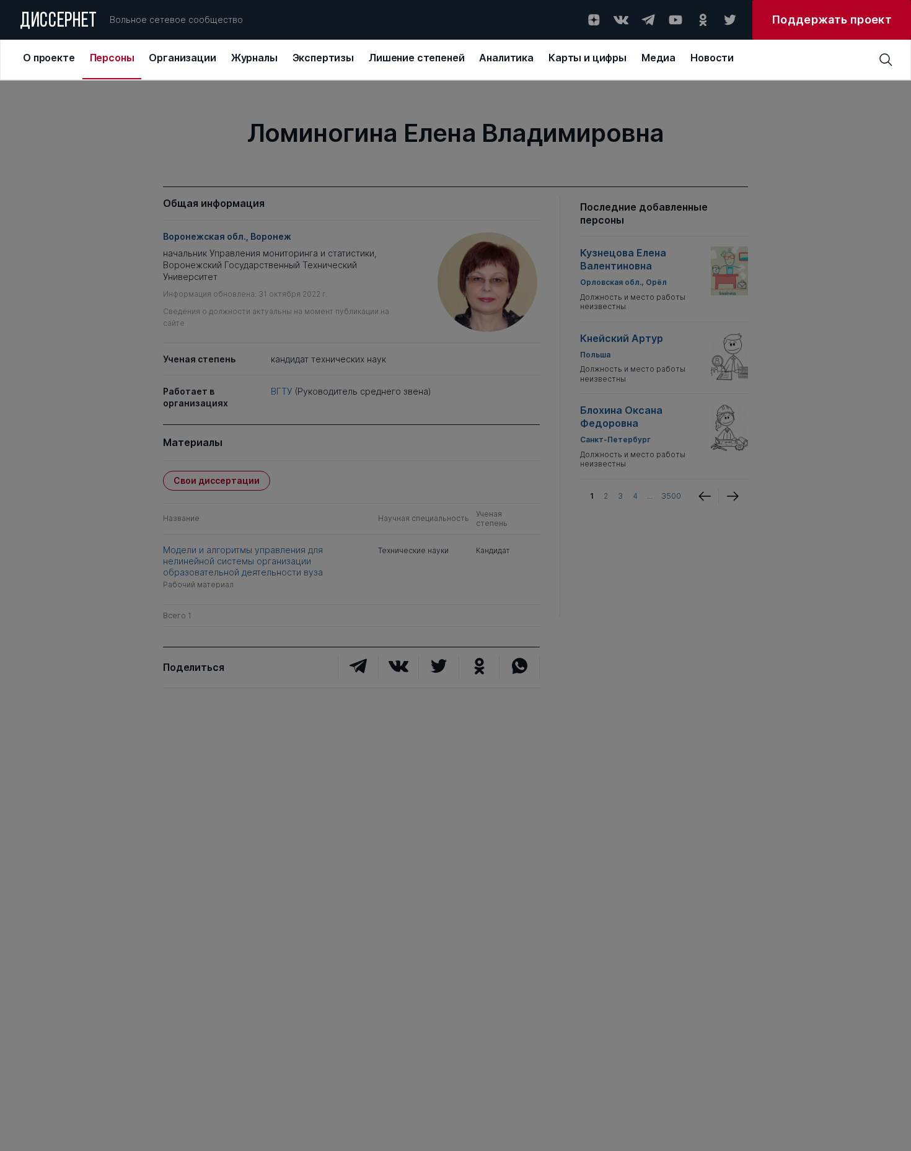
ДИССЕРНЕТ (58, 21)
